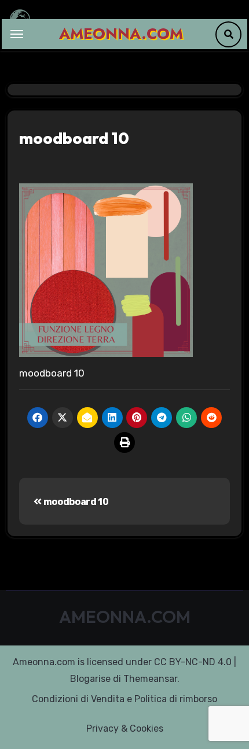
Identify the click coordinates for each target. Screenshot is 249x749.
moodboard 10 (75, 501)
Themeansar (150, 678)
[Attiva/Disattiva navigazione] (17, 34)
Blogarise (90, 678)
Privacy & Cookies (124, 728)
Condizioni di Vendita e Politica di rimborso (124, 698)
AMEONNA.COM (121, 34)
